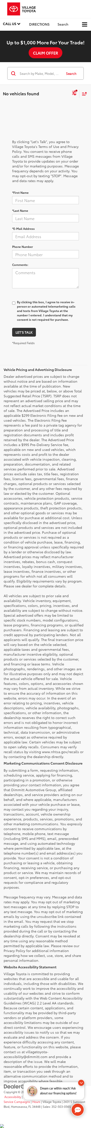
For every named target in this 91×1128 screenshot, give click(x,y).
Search (71, 73)
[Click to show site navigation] (84, 24)
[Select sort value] (83, 93)
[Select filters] (74, 93)
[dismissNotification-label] (81, 1083)
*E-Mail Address (23, 228)
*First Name (20, 192)
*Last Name (20, 210)
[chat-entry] (77, 1109)
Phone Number (22, 246)
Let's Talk (24, 332)
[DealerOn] (16, 1086)
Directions (39, 24)
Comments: (20, 265)
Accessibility (12, 1097)
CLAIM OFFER (45, 53)
